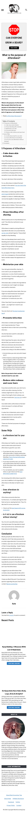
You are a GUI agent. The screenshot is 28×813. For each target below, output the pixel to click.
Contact (18, 805)
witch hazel (5, 194)
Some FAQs (7, 134)
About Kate (7, 798)
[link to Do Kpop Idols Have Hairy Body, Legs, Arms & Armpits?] (14, 678)
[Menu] (2, 10)
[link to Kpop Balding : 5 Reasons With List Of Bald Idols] (14, 634)
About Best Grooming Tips (14, 795)
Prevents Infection (11, 130)
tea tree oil (17, 397)
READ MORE (14, 48)
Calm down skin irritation (12, 125)
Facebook (11, 802)
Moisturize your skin (11, 128)
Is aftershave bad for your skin (14, 136)
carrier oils (5, 233)
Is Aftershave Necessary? (14, 116)
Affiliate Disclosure (18, 798)
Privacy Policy (11, 805)
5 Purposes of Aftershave (10, 123)
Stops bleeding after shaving (13, 127)
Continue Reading (14, 663)
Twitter (18, 802)
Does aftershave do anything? (14, 137)
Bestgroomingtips (12, 584)
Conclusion (6, 143)
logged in (11, 615)
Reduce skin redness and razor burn (15, 132)
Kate (14, 604)
